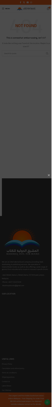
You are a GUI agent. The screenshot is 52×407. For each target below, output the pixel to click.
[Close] (49, 175)
